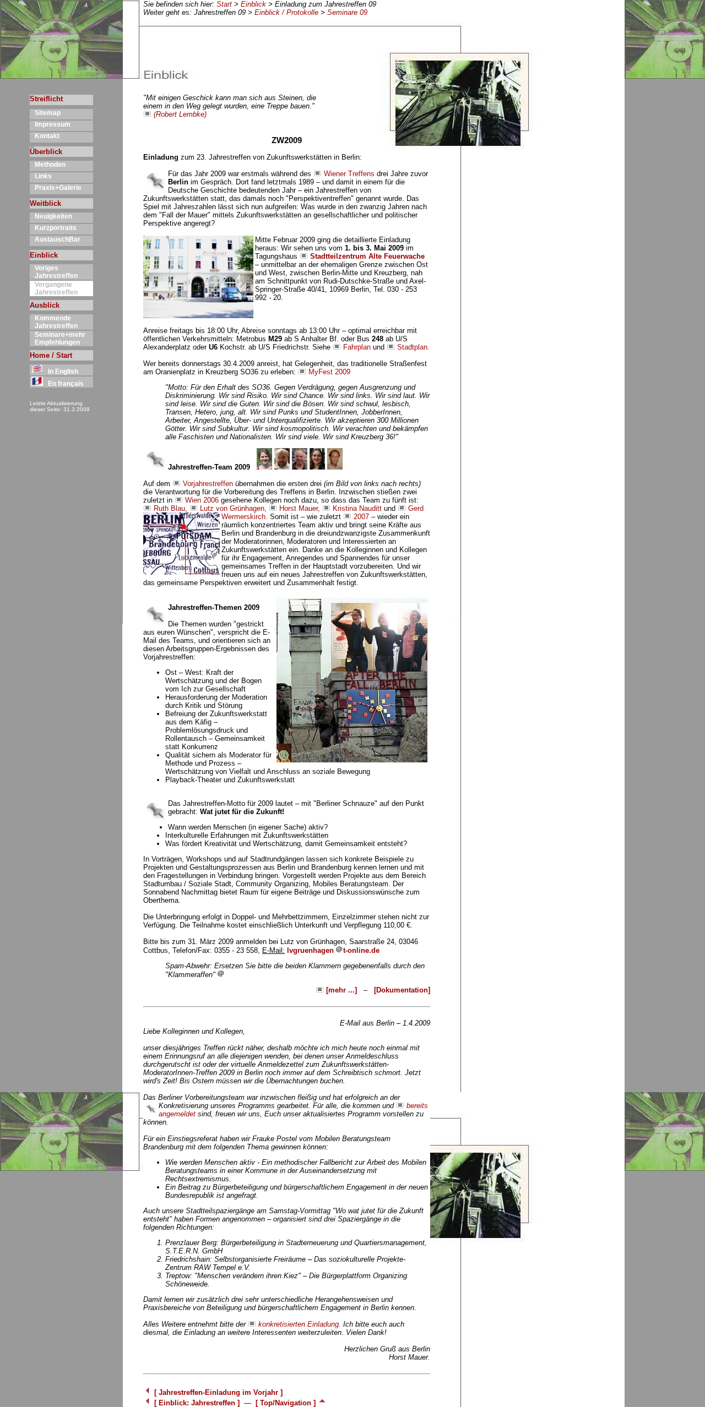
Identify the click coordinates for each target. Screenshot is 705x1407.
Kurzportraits (53, 228)
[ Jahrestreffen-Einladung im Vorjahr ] (217, 1392)
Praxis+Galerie (56, 188)
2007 (361, 516)
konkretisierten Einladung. (299, 1324)
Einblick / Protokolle (286, 12)
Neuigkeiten (51, 216)
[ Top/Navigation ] (287, 1403)
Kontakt (44, 136)
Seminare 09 (347, 12)
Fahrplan (357, 347)
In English (60, 371)
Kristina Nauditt (357, 508)
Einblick (253, 4)
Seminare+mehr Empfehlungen (57, 338)
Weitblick (45, 203)
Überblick (46, 152)
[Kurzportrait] (264, 467)
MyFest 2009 (329, 372)
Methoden (48, 164)
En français (63, 384)
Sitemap (45, 113)
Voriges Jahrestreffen (54, 272)
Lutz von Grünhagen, (233, 508)
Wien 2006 (202, 500)
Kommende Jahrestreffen (54, 322)
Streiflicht (46, 99)
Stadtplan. (413, 347)
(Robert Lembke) (180, 114)
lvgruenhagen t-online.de (333, 950)
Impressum (50, 124)
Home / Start (51, 355)
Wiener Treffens (349, 174)
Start (224, 4)
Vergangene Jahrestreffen (54, 288)
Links (41, 176)
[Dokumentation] (402, 990)
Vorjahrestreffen (208, 483)
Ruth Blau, (170, 508)
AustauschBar (55, 239)
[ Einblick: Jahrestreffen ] (197, 1403)
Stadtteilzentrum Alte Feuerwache (367, 256)
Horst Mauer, (299, 508)
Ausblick (44, 305)
